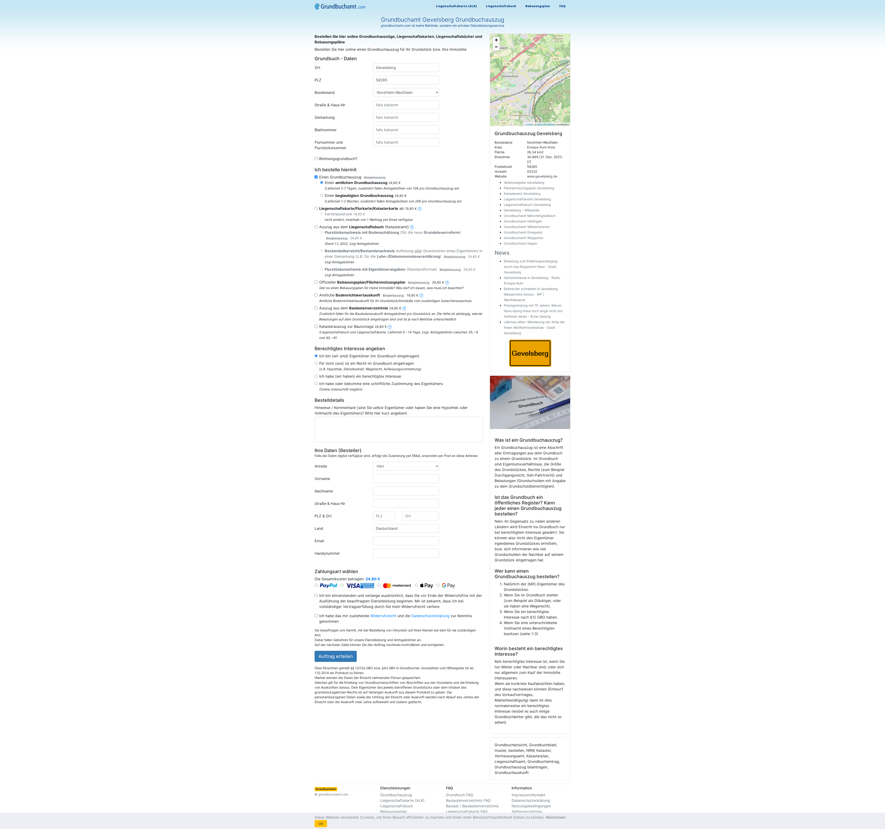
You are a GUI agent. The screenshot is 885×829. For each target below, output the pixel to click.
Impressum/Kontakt (528, 795)
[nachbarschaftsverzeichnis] (390, 326)
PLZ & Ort (323, 516)
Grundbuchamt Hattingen (523, 221)
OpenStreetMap (546, 124)
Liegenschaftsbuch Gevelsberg (527, 205)
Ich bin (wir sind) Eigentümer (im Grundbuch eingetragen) (369, 356)
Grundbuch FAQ (459, 795)
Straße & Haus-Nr (330, 105)
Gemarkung (325, 117)
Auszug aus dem (360, 308)
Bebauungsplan (537, 6)
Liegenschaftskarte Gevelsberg (527, 199)
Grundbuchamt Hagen (520, 243)
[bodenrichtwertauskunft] (421, 295)
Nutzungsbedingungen (531, 806)
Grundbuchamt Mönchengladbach (529, 216)
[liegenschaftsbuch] (412, 227)
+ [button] (496, 40)
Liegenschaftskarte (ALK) (456, 6)
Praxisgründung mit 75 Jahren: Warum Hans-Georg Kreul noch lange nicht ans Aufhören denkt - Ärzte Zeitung (533, 310)
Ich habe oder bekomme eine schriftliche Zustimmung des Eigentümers (381, 383)
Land (319, 528)
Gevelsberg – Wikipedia (521, 210)
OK (321, 824)
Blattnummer (326, 129)
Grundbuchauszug (396, 795)
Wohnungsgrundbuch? (338, 158)
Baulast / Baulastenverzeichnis (472, 806)
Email (319, 541)
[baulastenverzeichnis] (404, 308)
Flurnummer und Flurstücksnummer (330, 145)
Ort (317, 67)
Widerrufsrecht (383, 615)
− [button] (496, 47)
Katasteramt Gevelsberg (522, 193)
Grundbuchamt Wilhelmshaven (527, 227)
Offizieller (381, 282)
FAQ (562, 6)
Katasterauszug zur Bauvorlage (353, 326)
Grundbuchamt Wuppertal (523, 238)
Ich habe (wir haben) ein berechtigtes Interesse (360, 376)
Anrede (321, 466)
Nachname (324, 491)
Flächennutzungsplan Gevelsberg (529, 188)
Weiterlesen (556, 817)
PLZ (318, 80)
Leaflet (529, 124)
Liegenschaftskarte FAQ (466, 811)
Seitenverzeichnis (527, 811)
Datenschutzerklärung (430, 615)
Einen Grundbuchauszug (352, 177)
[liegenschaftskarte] (420, 208)
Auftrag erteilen (336, 656)
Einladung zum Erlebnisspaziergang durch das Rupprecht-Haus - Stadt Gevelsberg (531, 266)
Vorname (322, 478)
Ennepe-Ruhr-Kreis (541, 147)
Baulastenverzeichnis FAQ (468, 800)
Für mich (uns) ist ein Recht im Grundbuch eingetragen (366, 363)
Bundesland (325, 92)
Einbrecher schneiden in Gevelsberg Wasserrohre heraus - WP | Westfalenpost (531, 294)
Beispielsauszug (374, 177)
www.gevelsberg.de (542, 176)
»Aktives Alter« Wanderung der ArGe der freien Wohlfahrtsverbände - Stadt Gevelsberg (534, 327)
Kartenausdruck (345, 214)
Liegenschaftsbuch (501, 6)
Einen (363, 182)
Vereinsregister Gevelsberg (524, 182)
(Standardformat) (400, 269)
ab (368, 208)
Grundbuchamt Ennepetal (523, 232)
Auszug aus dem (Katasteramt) (364, 227)
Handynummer (327, 553)
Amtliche (368, 295)
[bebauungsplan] (447, 282)
